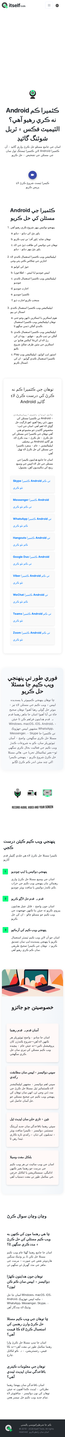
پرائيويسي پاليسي (30, 1424)
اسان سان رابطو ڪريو (39, 1432)
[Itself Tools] (32, 801)
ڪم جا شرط (45, 1424)
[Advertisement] (32, 44)
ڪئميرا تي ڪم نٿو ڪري (31, 484)
